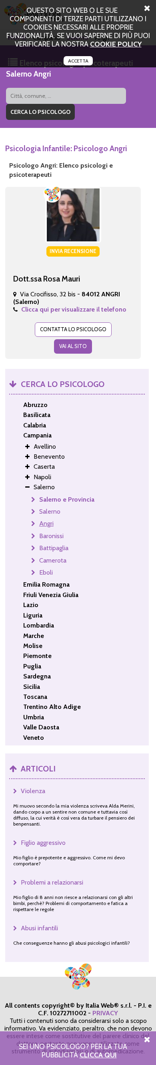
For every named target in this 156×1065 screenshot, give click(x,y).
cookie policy (116, 44)
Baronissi (51, 536)
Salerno (49, 511)
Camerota (52, 560)
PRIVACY (105, 1013)
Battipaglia (53, 548)
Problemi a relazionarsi (52, 882)
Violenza (33, 791)
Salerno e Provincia (66, 499)
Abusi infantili (39, 928)
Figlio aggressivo (43, 842)
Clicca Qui (98, 1055)
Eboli (46, 572)
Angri (46, 523)
